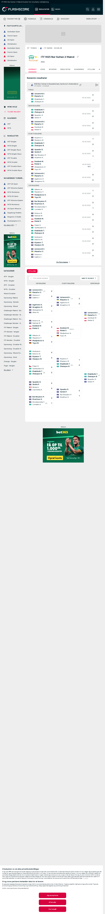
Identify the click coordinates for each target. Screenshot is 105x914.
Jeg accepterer (52, 895)
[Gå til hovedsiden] (17, 9)
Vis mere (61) (9, 225)
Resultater (65, 69)
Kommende (79, 69)
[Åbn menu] (98, 9)
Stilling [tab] (32, 271)
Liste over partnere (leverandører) (15, 888)
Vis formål (52, 909)
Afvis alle (52, 902)
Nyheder (52, 69)
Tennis (33, 48)
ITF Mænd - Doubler (53, 48)
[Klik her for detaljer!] (63, 98)
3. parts (85, 878)
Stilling (91, 69)
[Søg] (87, 9)
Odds (42, 69)
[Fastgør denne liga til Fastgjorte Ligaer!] (77, 57)
